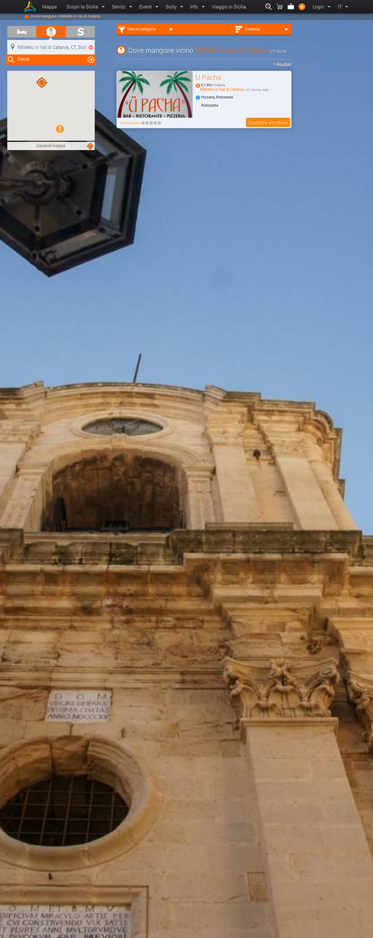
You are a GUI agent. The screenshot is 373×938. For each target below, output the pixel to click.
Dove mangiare (43, 16)
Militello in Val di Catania (80, 16)
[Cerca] (269, 7)
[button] (60, 129)
